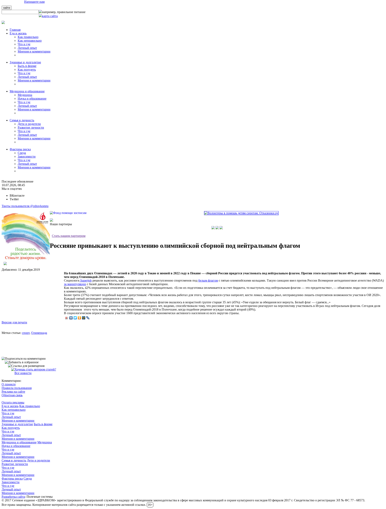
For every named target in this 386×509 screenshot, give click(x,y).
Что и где (24, 44)
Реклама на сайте (13, 391)
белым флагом (208, 280)
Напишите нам (34, 1)
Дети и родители (29, 124)
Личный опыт (27, 48)
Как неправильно (30, 40)
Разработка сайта (13, 496)
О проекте (9, 384)
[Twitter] (75, 317)
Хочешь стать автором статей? (35, 369)
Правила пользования (17, 388)
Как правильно (28, 37)
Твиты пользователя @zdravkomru (25, 206)
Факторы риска (12, 478)
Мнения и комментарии (34, 51)
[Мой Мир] (84, 317)
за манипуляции (75, 284)
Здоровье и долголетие (17, 424)
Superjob (85, 280)
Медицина (25, 95)
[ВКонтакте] (71, 317)
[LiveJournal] (88, 317)
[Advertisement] (32, 294)
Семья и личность (14, 460)
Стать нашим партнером (68, 235)
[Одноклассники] (79, 317)
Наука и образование (32, 98)
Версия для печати (14, 322)
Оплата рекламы (13, 402)
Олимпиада (39, 333)
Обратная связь (12, 395)
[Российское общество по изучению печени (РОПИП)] (213, 228)
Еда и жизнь (10, 406)
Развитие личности (31, 127)
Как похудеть (27, 69)
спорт (26, 333)
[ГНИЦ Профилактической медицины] (221, 228)
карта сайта (50, 16)
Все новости (23, 373)
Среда (22, 153)
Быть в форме (27, 66)
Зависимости (27, 156)
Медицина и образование (19, 442)
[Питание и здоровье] (217, 228)
